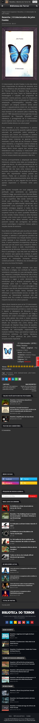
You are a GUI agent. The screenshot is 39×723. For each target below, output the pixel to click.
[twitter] (28, 479)
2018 (15, 373)
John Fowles (32, 373)
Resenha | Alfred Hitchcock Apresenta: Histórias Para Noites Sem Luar (22, 670)
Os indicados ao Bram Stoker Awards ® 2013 (23, 525)
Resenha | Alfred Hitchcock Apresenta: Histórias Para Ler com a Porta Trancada (22, 663)
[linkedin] (27, 622)
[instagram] (10, 483)
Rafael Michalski (7, 23)
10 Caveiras (9, 373)
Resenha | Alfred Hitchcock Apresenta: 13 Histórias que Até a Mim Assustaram (23, 678)
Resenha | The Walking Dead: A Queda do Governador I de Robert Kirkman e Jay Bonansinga (23, 516)
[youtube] (23, 622)
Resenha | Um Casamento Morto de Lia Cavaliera (23, 548)
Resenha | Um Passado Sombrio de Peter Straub (22, 699)
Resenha (4, 374)
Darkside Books (22, 373)
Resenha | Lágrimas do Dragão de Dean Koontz (22, 635)
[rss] (28, 483)
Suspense (14, 12)
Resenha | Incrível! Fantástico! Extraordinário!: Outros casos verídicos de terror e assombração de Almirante (23, 409)
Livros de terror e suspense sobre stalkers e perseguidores (23, 577)
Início (10, 716)
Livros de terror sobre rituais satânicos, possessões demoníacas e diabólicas (22, 584)
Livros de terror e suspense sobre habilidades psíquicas (20, 592)
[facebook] (10, 479)
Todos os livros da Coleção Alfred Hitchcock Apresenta (21, 556)
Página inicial (6, 12)
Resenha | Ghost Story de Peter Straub (22, 690)
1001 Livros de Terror (19, 716)
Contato (28, 716)
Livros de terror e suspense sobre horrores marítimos (23, 569)
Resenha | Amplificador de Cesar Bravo (22, 416)
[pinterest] (32, 622)
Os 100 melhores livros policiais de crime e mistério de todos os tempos (23, 540)
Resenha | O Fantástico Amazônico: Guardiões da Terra (21, 401)
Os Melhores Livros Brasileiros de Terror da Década (21, 532)
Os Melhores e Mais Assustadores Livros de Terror (21, 507)
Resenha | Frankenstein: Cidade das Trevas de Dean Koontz (23, 650)
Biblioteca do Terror (19, 6)
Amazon (27, 362)
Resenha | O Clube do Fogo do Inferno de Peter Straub (22, 706)
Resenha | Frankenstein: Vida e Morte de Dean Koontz (22, 642)
